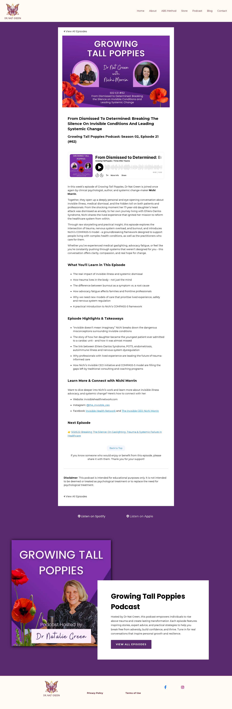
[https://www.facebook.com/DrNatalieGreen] (166, 687)
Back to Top (116, 448)
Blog (210, 11)
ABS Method (168, 11)
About (153, 11)
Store (184, 11)
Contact (222, 11)
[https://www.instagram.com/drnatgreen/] (183, 687)
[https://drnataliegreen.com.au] (13, 11)
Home (140, 11)
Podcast (197, 11)
